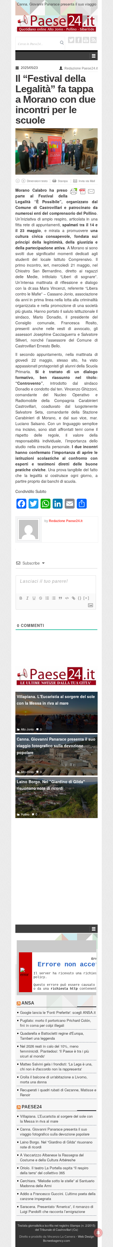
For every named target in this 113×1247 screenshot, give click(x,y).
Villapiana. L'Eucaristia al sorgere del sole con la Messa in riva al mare (56, 700)
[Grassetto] (20, 598)
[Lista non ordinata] (53, 598)
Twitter (71, 40)
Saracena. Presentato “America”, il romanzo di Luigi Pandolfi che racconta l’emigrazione (56, 1209)
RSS (93, 40)
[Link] (73, 598)
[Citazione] (60, 598)
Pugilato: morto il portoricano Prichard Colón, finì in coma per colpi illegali (55, 1023)
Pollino (25, 814)
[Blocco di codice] (66, 598)
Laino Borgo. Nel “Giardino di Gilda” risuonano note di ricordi (56, 1144)
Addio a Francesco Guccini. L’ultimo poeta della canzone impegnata (57, 1196)
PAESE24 (32, 1106)
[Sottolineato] (33, 598)
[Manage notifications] (98, 1232)
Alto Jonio (27, 729)
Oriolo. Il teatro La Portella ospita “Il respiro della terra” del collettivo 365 (54, 1170)
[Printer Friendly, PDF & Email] (82, 191)
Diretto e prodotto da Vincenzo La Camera (47, 1236)
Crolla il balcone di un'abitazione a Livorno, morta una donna (53, 1079)
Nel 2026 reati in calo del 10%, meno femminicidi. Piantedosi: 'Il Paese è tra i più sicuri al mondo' (54, 1051)
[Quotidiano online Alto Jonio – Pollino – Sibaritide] (56, 22)
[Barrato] (40, 598)
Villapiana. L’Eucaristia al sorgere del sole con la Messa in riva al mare (56, 1119)
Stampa (63, 181)
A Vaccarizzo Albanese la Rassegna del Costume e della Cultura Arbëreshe (52, 1157)
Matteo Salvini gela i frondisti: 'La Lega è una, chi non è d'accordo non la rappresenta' (56, 1066)
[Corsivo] (27, 598)
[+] (86, 598)
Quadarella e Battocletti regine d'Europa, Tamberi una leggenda (52, 1036)
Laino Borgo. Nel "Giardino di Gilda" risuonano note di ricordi (51, 785)
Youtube (86, 40)
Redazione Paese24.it (81, 68)
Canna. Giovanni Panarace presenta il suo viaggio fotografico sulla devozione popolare (56, 6)
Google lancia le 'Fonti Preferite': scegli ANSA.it (58, 1012)
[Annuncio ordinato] (47, 598)
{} (80, 598)
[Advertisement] (56, 863)
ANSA (27, 1003)
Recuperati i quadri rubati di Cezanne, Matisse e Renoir (58, 1092)
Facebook (78, 40)
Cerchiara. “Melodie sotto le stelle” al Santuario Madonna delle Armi (57, 1183)
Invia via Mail (87, 181)
